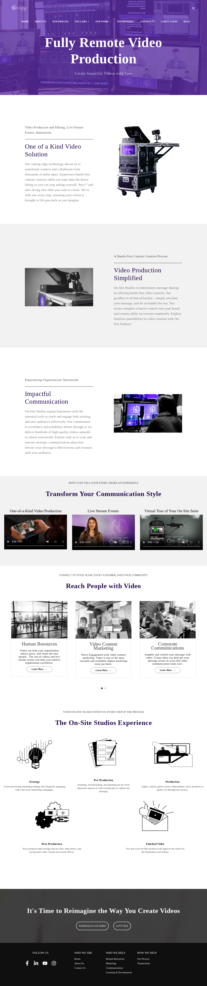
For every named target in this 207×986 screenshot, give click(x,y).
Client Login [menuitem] (169, 21)
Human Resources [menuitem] (115, 959)
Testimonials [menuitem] (125, 21)
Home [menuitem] (25, 21)
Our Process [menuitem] (60, 21)
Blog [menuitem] (187, 21)
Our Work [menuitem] (102, 21)
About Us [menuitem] (40, 21)
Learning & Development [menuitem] (119, 972)
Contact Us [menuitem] (147, 21)
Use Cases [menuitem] (81, 21)
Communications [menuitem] (114, 968)
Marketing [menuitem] (111, 963)
